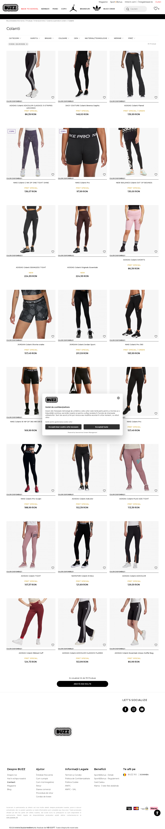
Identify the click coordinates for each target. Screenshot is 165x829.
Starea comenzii (43, 789)
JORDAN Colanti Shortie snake (31, 344)
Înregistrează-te (145, 2)
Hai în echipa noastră (16, 778)
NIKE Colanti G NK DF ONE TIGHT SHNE (31, 183)
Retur (38, 786)
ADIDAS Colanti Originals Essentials (82, 267)
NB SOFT (51, 827)
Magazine (11, 786)
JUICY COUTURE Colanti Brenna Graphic (82, 105)
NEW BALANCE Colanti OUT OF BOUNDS (134, 183)
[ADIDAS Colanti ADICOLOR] (134, 545)
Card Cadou (99, 782)
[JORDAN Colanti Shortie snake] (30, 314)
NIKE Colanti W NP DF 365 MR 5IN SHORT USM (31, 422)
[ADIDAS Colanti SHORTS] (134, 229)
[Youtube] (142, 709)
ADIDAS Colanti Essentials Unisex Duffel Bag (134, 653)
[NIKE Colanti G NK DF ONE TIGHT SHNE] (30, 152)
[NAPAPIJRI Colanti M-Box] (82, 545)
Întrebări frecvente (44, 775)
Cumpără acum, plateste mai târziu (50, 22)
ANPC (68, 786)
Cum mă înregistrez (45, 782)
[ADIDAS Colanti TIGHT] (30, 545)
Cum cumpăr (42, 778)
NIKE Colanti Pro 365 (134, 344)
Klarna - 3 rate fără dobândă (106, 786)
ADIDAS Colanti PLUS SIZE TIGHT (134, 499)
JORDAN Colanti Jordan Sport (82, 344)
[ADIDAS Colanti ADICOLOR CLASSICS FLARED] (82, 622)
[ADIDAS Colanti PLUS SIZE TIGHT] (134, 468)
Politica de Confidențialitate (77, 778)
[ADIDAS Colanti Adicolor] (82, 468)
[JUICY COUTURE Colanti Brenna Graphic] (82, 75)
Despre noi (12, 775)
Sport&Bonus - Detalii (103, 775)
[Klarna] (154, 808)
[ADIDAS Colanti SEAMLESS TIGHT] (30, 229)
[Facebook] (125, 709)
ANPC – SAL (70, 789)
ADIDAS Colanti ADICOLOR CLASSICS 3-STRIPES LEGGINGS (31, 106)
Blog (9, 789)
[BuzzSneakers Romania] (10, 8)
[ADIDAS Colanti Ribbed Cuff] (30, 622)
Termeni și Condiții (73, 775)
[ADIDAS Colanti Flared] (134, 75)
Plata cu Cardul (56, 16)
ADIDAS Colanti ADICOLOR (134, 576)
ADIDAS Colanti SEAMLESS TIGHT (31, 267)
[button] (135, 9)
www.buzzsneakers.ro (25, 827)
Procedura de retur (44, 793)
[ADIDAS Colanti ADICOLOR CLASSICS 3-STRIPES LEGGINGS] (30, 75)
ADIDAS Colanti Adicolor (82, 499)
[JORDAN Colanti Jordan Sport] (82, 314)
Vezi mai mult (127, 22)
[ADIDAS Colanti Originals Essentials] (23, 260)
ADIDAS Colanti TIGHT (31, 576)
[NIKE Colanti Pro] (82, 152)
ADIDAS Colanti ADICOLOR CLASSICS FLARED (82, 653)
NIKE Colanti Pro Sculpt (31, 499)
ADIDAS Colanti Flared (134, 105)
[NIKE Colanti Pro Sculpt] (30, 468)
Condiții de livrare (43, 796)
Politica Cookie (71, 782)
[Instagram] (134, 709)
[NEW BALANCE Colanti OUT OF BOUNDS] (134, 152)
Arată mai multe (82, 684)
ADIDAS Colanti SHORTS (134, 260)
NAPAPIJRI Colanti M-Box (82, 576)
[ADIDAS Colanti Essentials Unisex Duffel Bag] (134, 622)
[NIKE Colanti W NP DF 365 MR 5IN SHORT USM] (30, 391)
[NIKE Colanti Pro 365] (134, 314)
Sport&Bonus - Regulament (106, 778)
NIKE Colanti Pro (82, 183)
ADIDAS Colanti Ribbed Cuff (31, 653)
